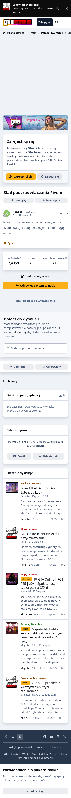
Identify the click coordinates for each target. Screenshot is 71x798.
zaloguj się (19, 332)
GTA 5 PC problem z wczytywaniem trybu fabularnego (40, 687)
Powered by (35, 757)
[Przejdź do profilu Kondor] (6, 213)
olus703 (25, 718)
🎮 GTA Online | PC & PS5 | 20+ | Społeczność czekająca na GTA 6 (42, 583)
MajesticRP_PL (29, 645)
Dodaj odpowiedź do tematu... (29, 348)
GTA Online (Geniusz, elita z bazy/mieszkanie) (40, 536)
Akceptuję (37, 791)
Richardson (27, 614)
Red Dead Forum (47, 754)
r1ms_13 (25, 541)
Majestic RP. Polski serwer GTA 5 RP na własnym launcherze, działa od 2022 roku (41, 635)
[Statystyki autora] (67, 213)
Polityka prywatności (20, 747)
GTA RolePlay (29, 754)
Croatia (15, 754)
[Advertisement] (35, 75)
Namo (63, 754)
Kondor (17, 212)
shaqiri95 (26, 591)
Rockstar (25, 496)
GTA (6, 754)
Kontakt (41, 747)
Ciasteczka (56, 747)
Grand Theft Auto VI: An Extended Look (38, 490)
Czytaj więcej (8, 8)
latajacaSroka (28, 694)
